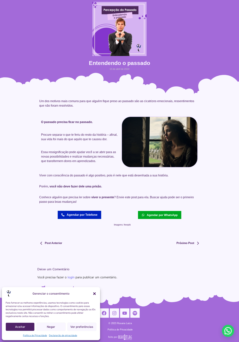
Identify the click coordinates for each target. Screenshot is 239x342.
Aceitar (20, 327)
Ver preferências (81, 327)
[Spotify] (135, 313)
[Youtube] (124, 313)
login (71, 277)
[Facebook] (104, 313)
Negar (51, 327)
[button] (94, 294)
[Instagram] (114, 313)
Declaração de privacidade (63, 335)
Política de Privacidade (35, 335)
